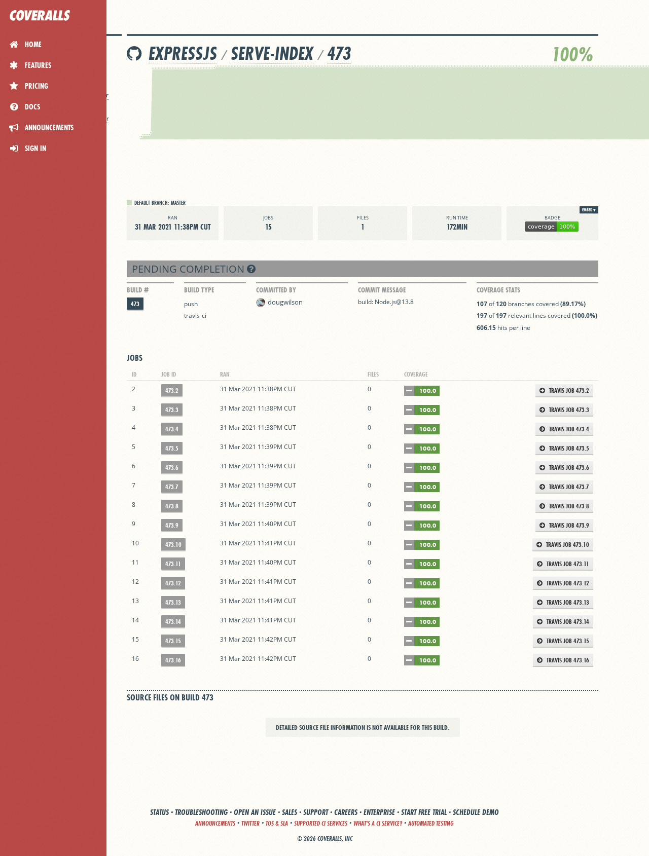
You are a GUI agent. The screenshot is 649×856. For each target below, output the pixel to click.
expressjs (183, 53)
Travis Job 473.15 (567, 641)
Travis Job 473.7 (568, 486)
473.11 (173, 564)
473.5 (171, 448)
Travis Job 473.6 (568, 467)
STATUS (159, 812)
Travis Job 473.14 (567, 621)
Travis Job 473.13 (567, 602)
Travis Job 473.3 (568, 409)
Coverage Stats (498, 290)
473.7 (171, 486)
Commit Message (382, 290)
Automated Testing (431, 823)
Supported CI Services (320, 823)
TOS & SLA (277, 823)
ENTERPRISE (379, 812)
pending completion (189, 269)
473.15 (173, 641)
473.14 (173, 621)
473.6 (171, 467)
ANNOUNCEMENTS (215, 823)
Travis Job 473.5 (568, 448)
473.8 (171, 506)
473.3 (171, 409)
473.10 (173, 544)
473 (339, 53)
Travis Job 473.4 (568, 429)
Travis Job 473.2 (568, 390)
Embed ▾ (589, 210)
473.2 (171, 390)
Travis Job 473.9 (568, 525)
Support (315, 812)
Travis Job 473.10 (567, 544)
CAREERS (345, 812)
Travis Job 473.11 (567, 564)
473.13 (173, 602)
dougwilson (285, 302)
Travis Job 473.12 (567, 583)
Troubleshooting (201, 812)
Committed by (276, 290)
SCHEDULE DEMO (476, 812)
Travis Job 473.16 (567, 660)
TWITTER (250, 823)
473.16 (173, 660)
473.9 (171, 525)
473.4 (171, 429)
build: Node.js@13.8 (386, 301)
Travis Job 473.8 (568, 506)
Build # (138, 290)
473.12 (173, 583)
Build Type (199, 290)
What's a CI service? (377, 823)
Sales (289, 812)
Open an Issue (255, 812)
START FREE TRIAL (424, 812)
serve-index (272, 53)
